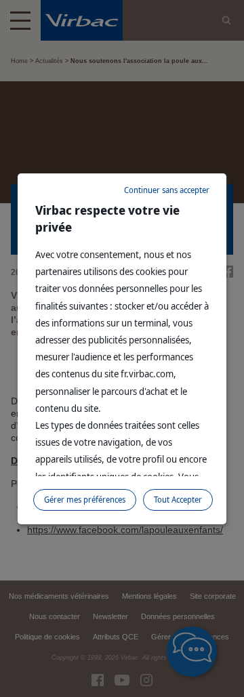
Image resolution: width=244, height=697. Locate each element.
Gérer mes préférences (84, 499)
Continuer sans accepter (166, 190)
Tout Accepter (178, 499)
